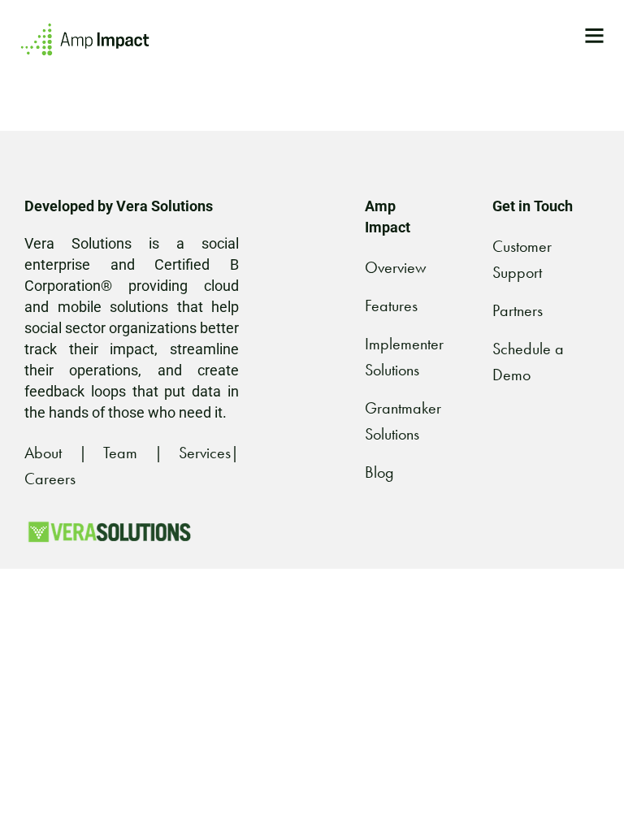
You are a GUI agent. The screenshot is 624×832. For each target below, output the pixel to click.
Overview (396, 267)
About (43, 452)
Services (205, 452)
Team (120, 452)
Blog (379, 472)
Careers (50, 478)
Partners (517, 310)
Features (391, 305)
